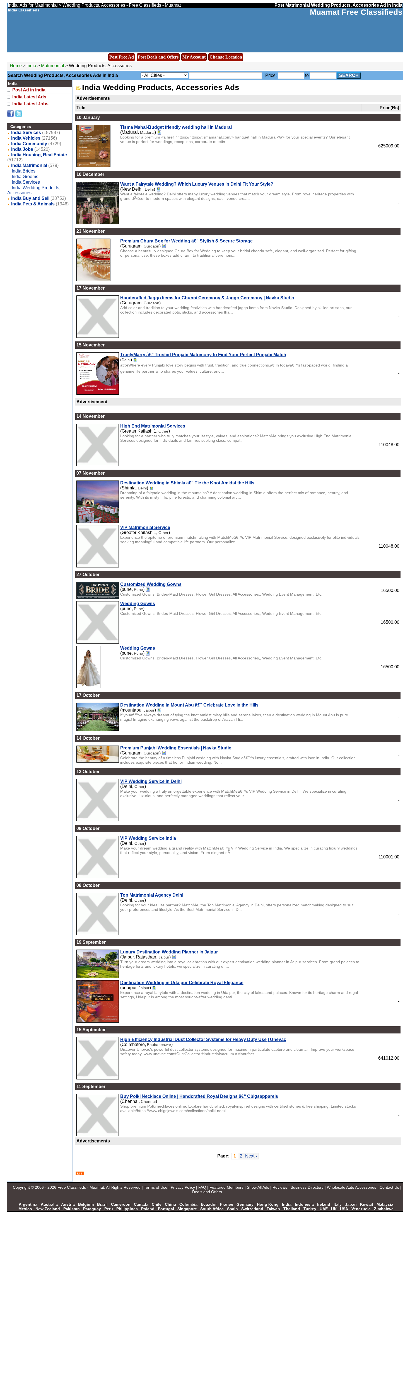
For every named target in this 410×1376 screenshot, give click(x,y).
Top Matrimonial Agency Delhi (151, 895)
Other (163, 431)
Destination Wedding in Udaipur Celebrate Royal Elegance (181, 982)
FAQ (202, 1187)
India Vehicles (25, 138)
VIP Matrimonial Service (145, 527)
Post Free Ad (121, 57)
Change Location (225, 57)
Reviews (279, 1187)
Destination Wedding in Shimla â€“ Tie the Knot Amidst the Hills (187, 482)
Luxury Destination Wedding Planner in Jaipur (169, 952)
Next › (251, 1156)
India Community (29, 143)
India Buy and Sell (30, 198)
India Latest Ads (29, 96)
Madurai (147, 132)
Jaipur (149, 710)
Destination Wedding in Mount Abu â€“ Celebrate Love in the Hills (189, 705)
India (31, 65)
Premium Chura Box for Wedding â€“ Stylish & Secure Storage (186, 241)
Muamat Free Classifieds (356, 12)
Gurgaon (151, 246)
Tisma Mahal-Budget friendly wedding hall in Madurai (176, 127)
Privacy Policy (183, 1187)
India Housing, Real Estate (39, 154)
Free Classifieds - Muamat (80, 1187)
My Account (194, 57)
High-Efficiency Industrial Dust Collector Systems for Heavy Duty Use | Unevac (203, 1039)
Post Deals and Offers (158, 57)
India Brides (23, 171)
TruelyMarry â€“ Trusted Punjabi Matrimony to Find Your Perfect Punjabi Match (203, 354)
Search (349, 75)
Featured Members (226, 1187)
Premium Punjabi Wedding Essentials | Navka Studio (175, 748)
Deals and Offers (207, 1192)
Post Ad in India (28, 90)
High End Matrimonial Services (152, 426)
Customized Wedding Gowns (151, 584)
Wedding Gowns (137, 603)
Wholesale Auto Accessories (351, 1187)
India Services (26, 132)
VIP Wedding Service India (148, 838)
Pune (138, 589)
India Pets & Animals (33, 204)
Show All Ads (258, 1187)
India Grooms (25, 176)
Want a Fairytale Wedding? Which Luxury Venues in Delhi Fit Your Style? (196, 184)
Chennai (148, 1101)
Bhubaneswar (159, 1044)
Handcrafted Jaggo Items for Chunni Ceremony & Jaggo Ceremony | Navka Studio (207, 297)
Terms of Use (155, 1187)
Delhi (149, 189)
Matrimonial (52, 65)
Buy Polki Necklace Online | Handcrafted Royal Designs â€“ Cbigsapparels (199, 1096)
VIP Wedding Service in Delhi (151, 781)
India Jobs (22, 149)
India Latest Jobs (30, 103)
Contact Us (389, 1187)
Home (16, 65)
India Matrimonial (29, 165)
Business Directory (307, 1187)
